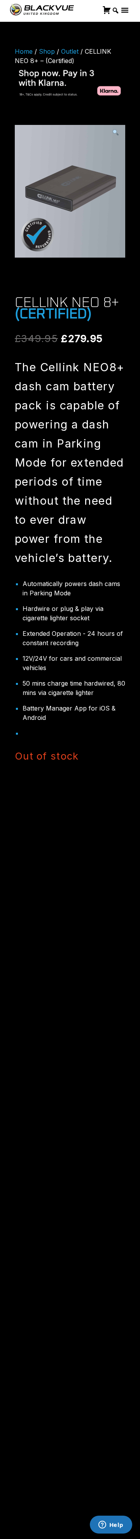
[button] (115, 132)
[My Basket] (106, 9)
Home (24, 51)
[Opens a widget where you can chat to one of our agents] (110, 1525)
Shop (47, 51)
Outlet (70, 51)
